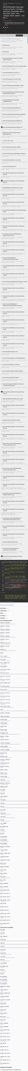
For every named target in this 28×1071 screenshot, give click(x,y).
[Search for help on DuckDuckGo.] (5, 27)
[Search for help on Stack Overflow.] (7, 27)
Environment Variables (6, 927)
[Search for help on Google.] (3, 27)
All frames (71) (19, 35)
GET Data (3, 608)
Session (2, 618)
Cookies (2, 615)
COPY (4, 30)
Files (1, 613)
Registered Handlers (6, 1067)
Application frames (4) (10, 35)
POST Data (3, 611)
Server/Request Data (6, 620)
